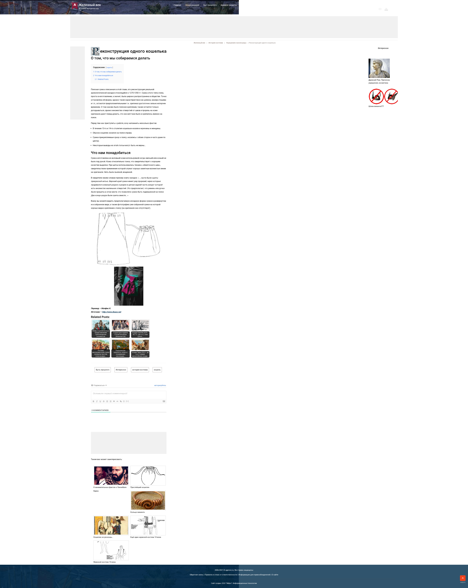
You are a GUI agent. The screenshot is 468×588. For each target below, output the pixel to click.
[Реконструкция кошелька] (128, 239)
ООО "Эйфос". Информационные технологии (239, 583)
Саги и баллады (268, 5)
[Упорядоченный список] (107, 401)
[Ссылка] (120, 401)
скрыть (109, 67)
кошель (157, 370)
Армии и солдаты (229, 5)
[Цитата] (114, 401)
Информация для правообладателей (254, 575)
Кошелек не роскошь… (103, 537)
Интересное (121, 370)
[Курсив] (97, 401)
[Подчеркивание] (100, 401)
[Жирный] (93, 401)
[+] (127, 401)
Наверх (462, 582)
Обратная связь (196, 575)
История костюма (249, 5)
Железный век (199, 43)
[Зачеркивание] (103, 401)
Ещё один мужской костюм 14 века (145, 537)
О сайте (275, 575)
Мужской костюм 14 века (104, 562)
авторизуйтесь (160, 385)
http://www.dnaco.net (111, 312)
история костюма (140, 370)
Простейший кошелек (139, 487)
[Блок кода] (117, 401)
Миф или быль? (287, 5)
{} (124, 401)
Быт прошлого (210, 5)
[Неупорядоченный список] (110, 401)
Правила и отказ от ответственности (221, 575)
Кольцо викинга (137, 512)
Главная (177, 5)
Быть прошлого (102, 370)
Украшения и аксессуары (236, 43)
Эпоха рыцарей (192, 5)
